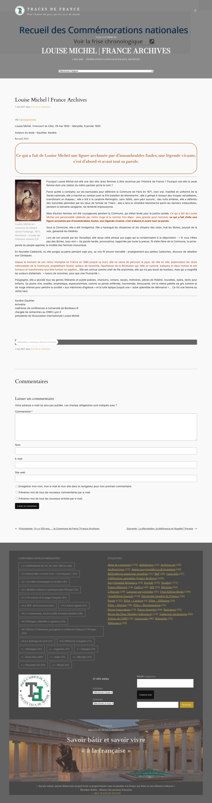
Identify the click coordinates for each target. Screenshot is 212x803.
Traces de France (54, 9)
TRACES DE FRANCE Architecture (106, 729)
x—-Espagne (86, 649)
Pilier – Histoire (120, 605)
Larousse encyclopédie (142, 591)
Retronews (173, 609)
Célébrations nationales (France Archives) (113, 59)
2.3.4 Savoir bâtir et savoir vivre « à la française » (49, 573)
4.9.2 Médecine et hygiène (76, 641)
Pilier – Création (135, 600)
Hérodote (169, 587)
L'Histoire (116, 591)
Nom (17, 444)
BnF (160, 573)
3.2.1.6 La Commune (106, 37)
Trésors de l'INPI (120, 618)
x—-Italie (57, 657)
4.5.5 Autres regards (74, 605)
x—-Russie (61, 665)
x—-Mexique (82, 657)
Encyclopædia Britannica (125, 582)
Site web (20, 472)
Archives (98, 688)
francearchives (27, 119)
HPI (155, 587)
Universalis (144, 618)
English (152, 582)
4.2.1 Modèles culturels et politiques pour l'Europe (49, 589)
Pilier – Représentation (150, 605)
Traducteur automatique (176, 614)
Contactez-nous (145, 695)
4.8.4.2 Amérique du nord (36, 641)
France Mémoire (120, 587)
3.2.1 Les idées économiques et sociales (44, 581)
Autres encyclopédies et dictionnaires (156, 569)
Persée (115, 600)
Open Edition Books (175, 591)
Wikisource (117, 623)
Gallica (141, 587)
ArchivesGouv (119, 569)
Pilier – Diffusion (162, 600)
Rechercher (186, 705)
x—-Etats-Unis (32, 657)
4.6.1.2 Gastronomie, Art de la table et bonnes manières (51, 613)
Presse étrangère (149, 609)
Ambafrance (149, 564)
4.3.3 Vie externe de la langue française (43, 597)
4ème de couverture (123, 564)
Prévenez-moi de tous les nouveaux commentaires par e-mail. (55, 492)
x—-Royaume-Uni (33, 665)
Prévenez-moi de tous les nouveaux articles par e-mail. (51, 498)
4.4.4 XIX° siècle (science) (37, 605)
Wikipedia (164, 618)
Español (169, 582)
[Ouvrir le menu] (195, 10)
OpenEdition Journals (124, 596)
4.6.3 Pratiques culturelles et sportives (43, 621)
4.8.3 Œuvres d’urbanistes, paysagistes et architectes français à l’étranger (58, 631)
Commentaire (24, 411)
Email (146, 676)
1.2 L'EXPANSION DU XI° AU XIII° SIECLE (46, 565)
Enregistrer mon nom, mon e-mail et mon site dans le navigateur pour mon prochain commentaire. (75, 486)
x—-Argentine (59, 649)
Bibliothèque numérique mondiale (130, 573)
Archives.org (171, 564)
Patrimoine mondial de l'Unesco (163, 596)
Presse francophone (122, 609)
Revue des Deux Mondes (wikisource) (133, 614)
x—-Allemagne (31, 649)
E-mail (18, 458)
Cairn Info (175, 573)
